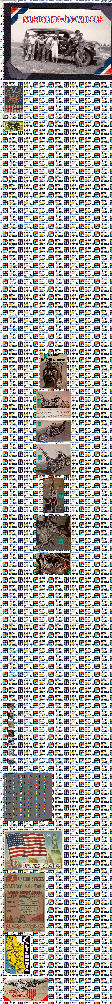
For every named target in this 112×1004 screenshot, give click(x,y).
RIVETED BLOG (13, 245)
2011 (7, 628)
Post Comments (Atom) (18, 600)
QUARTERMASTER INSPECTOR (18, 224)
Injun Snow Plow (12, 665)
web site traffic (7, 827)
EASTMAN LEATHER (14, 162)
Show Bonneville (12, 655)
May (9, 687)
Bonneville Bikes (12, 676)
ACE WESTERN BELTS (15, 141)
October (10, 641)
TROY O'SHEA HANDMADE (17, 297)
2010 (7, 631)
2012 (7, 626)
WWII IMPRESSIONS (14, 328)
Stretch (17, 581)
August (10, 681)
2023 (7, 609)
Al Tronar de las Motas (14, 650)
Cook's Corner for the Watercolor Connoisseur (28, 722)
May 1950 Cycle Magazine (15, 646)
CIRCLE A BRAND (14, 151)
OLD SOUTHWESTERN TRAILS (18, 203)
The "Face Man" (12, 657)
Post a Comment (8, 593)
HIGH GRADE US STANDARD (17, 183)
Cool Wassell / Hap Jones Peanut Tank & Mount (21, 672)
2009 (7, 633)
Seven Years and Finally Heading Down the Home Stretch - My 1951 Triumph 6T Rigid (39, 758)
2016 (7, 617)
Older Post (105, 596)
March (10, 692)
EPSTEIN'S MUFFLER (14, 172)
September (11, 679)
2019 (7, 611)
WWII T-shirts (12, 339)
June (9, 685)
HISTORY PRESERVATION (16, 193)
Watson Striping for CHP (22, 749)
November (11, 639)
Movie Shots (11, 670)
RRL (9, 255)
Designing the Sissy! (13, 663)
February (10, 694)
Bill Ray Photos (12, 659)
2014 (7, 622)
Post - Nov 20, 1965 (13, 668)
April (9, 689)
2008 (7, 635)
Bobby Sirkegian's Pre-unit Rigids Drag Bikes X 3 (29, 704)
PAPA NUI (11, 235)
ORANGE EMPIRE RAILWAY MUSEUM (20, 214)
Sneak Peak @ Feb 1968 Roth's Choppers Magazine (22, 644)
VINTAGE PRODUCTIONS (16, 318)
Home (56, 596)
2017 (7, 615)
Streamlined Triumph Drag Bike (16, 674)
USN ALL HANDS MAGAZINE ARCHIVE (21, 307)
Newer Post (7, 596)
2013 (7, 624)
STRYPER (11, 287)
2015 (7, 620)
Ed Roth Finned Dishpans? (22, 713)
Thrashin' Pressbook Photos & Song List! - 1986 (28, 740)
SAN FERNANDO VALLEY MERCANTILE (21, 276)
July (9, 683)
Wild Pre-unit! (12, 652)
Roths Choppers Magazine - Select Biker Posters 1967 (23, 661)
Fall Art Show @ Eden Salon (16, 648)
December (11, 637)
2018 (7, 613)
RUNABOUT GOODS (14, 266)
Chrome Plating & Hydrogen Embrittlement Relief (29, 731)
